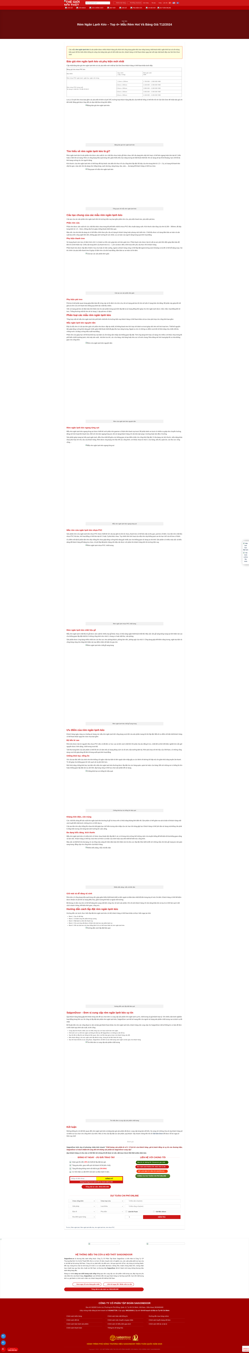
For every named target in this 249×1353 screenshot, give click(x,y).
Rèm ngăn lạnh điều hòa (87, 1227)
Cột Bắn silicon (160, 1211)
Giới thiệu (146, 3)
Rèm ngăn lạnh (75, 1227)
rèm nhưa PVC (110, 1227)
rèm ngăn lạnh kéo (100, 1227)
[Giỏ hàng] (180, 8)
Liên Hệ (165, 3)
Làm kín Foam (133, 1211)
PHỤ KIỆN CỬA (137, 8)
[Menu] (183, 7)
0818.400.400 (12, 1350)
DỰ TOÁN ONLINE (165, 8)
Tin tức (154, 3)
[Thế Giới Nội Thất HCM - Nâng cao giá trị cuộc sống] (73, 3)
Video (160, 3)
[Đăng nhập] (176, 8)
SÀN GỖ (124, 8)
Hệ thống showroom (135, 3)
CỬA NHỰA (82, 8)
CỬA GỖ (70, 8)
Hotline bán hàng (120, 3)
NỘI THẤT (113, 8)
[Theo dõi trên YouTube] (183, 3)
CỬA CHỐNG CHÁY (97, 8)
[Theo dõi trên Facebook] (181, 3)
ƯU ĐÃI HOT (152, 8)
